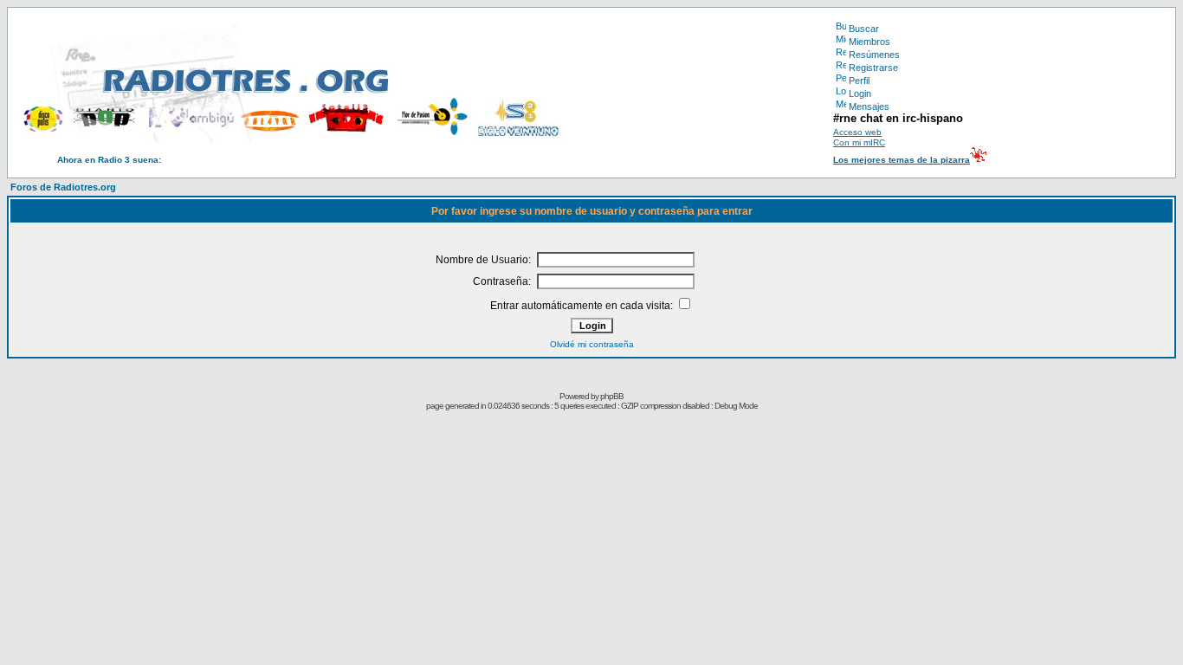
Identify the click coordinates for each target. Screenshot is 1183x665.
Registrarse (873, 67)
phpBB (612, 396)
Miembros (869, 41)
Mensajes (869, 106)
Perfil (859, 80)
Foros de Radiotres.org (63, 187)
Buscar (864, 28)
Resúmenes (874, 54)
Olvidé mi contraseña (592, 344)
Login (860, 93)
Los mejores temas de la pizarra (901, 160)
